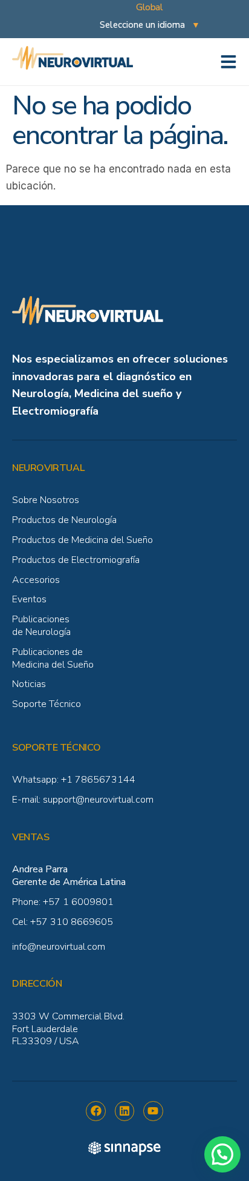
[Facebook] (95, 1110)
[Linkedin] (124, 1110)
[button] (222, 1154)
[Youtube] (153, 1110)
